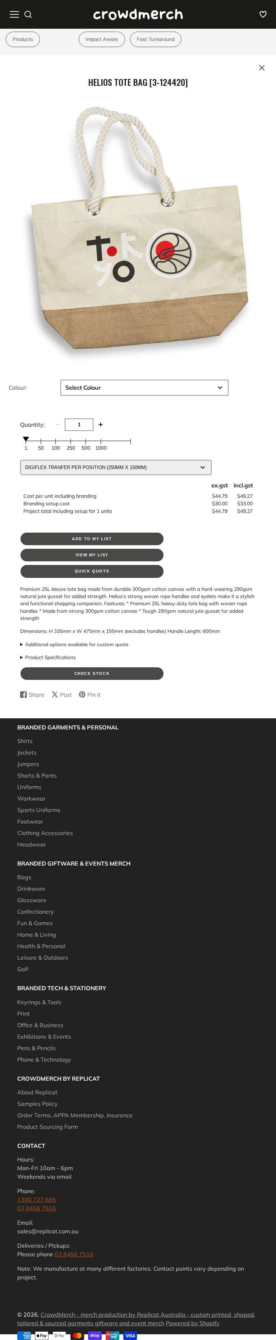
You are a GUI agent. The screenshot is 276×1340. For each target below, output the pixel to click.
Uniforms (29, 786)
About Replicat (37, 1092)
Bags (24, 877)
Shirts (25, 741)
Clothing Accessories (45, 832)
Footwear (30, 821)
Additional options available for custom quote (76, 644)
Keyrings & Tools (39, 1002)
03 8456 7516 (74, 1254)
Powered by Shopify (193, 1323)
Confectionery (35, 911)
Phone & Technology (44, 1059)
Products (23, 39)
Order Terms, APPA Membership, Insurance (75, 1115)
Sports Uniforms (38, 809)
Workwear (31, 798)
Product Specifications (50, 657)
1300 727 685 (36, 1199)
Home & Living (36, 934)
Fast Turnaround (156, 39)
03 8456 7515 (36, 1208)
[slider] (26, 439)
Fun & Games (35, 923)
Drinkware (31, 888)
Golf (22, 969)
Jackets (27, 752)
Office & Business (40, 1025)
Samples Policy (37, 1103)
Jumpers (28, 764)
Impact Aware (102, 39)
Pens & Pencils (36, 1048)
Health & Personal (41, 946)
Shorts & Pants (37, 775)
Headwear (31, 844)
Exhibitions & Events (44, 1036)
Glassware (31, 900)
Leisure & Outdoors (42, 957)
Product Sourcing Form (47, 1126)
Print (23, 1013)
